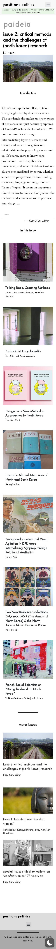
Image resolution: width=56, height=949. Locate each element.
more (6, 214)
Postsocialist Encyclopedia (23, 351)
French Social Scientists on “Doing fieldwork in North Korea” (23, 689)
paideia (17, 23)
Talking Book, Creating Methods (27, 288)
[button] (48, 4)
